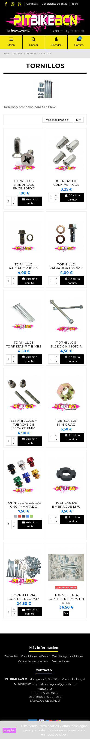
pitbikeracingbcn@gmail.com (56, 684)
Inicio (75, 3)
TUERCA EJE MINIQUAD (66, 422)
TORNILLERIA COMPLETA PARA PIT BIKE (66, 598)
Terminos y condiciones (67, 656)
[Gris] (15, 516)
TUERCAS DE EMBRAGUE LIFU (66, 504)
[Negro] (23, 516)
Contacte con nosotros (33, 661)
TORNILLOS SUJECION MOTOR (66, 344)
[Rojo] (19, 516)
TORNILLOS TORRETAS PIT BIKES (23, 344)
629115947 (24, 684)
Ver (66, 613)
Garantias (32, 3)
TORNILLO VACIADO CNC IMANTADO (23, 504)
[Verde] (31, 516)
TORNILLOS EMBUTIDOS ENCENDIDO (24, 184)
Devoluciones (60, 661)
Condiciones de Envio (55, 3)
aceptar (9, 730)
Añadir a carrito (31, 201)
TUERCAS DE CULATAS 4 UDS (66, 182)
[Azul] (27, 516)
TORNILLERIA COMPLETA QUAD (24, 597)
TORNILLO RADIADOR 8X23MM (66, 266)
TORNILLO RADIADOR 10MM (24, 266)
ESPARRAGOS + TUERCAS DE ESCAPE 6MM (23, 424)
